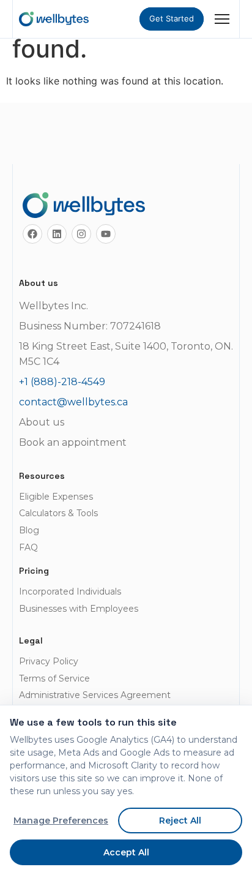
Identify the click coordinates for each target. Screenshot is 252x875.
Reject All (180, 820)
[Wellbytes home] (54, 19)
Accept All (126, 852)
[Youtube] (106, 234)
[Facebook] (32, 234)
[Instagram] (81, 234)
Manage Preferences (60, 820)
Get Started (171, 18)
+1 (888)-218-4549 (62, 382)
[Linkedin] (57, 234)
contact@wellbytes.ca (73, 402)
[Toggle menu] (222, 19)
